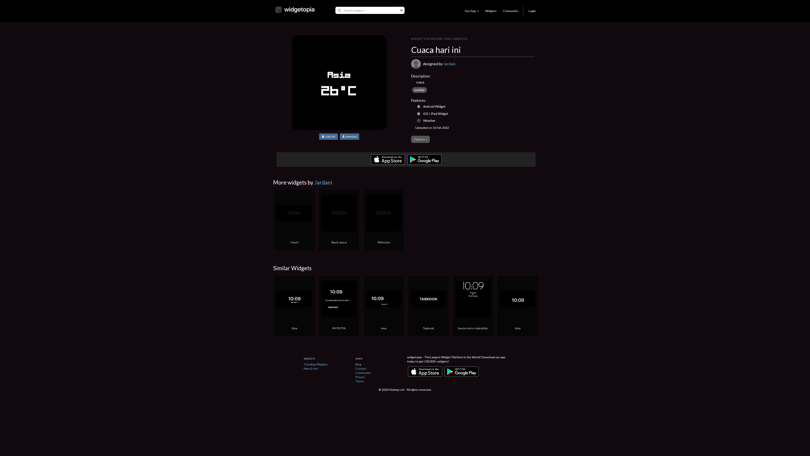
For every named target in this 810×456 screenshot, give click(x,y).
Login (532, 11)
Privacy (360, 377)
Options (419, 139)
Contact (360, 368)
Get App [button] (470, 11)
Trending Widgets (316, 364)
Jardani (449, 63)
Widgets (491, 11)
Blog (358, 364)
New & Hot (311, 368)
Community (510, 11)
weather (419, 90)
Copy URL (330, 136)
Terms (359, 381)
